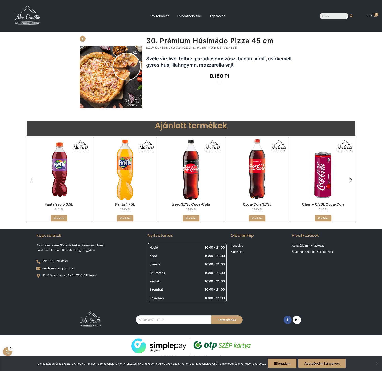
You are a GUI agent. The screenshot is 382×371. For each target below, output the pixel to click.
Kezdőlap (151, 47)
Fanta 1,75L (125, 204)
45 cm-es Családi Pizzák (175, 47)
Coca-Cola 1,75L (257, 204)
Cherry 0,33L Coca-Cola (323, 204)
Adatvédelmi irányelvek (322, 363)
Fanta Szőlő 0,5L (59, 204)
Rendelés (237, 245)
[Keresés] (351, 16)
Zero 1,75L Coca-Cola (191, 204)
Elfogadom (282, 363)
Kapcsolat (217, 16)
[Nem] (377, 363)
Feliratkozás (227, 320)
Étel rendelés (159, 16)
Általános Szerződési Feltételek (312, 251)
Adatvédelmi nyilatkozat (308, 245)
